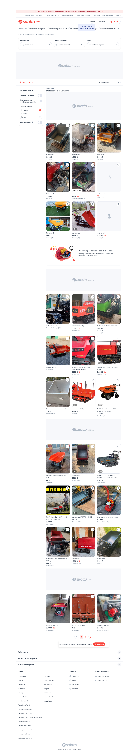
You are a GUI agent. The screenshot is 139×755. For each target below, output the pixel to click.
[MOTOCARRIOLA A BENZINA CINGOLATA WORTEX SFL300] (109, 464)
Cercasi (23, 117)
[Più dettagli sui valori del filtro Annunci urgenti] (32, 122)
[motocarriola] (58, 141)
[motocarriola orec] (58, 314)
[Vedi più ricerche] (119, 28)
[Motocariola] (84, 547)
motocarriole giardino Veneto (58, 29)
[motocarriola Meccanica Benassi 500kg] (109, 355)
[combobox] (36, 44)
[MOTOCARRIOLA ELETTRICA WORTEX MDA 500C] (109, 397)
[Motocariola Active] (109, 612)
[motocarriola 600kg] (84, 397)
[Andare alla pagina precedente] (76, 637)
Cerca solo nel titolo (27, 96)
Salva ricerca (27, 82)
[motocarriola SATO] (58, 355)
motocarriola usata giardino (37, 29)
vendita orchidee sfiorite (108, 29)
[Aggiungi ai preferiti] (67, 125)
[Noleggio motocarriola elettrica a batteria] (58, 464)
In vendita (24, 110)
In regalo (24, 113)
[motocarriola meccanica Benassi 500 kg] (58, 547)
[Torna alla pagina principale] (30, 22)
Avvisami (100, 644)
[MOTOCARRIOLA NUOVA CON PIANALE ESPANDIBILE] (58, 505)
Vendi (116, 22)
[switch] (40, 95)
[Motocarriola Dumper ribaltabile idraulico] (109, 314)
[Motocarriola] (58, 181)
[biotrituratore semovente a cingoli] (109, 505)
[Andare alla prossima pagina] (91, 637)
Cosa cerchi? (25, 40)
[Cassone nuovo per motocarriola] (58, 397)
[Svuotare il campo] (49, 44)
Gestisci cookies (23, 701)
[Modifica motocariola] (84, 612)
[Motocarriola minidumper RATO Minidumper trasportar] (84, 355)
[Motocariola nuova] (58, 612)
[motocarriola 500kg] (84, 314)
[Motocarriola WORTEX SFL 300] (84, 505)
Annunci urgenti (25, 122)
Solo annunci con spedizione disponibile (28, 101)
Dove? (89, 40)
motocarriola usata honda (78, 29)
